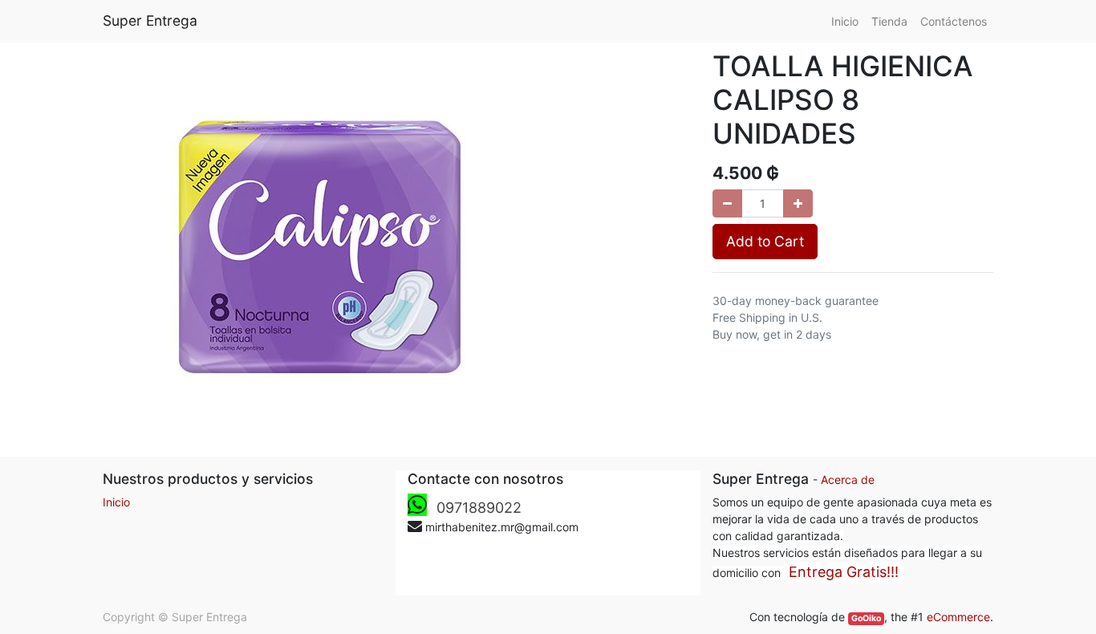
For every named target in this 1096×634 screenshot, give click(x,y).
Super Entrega (150, 20)
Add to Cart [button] (765, 241)
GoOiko (866, 618)
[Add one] (798, 203)
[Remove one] (727, 203)
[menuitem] (845, 21)
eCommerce (958, 617)
